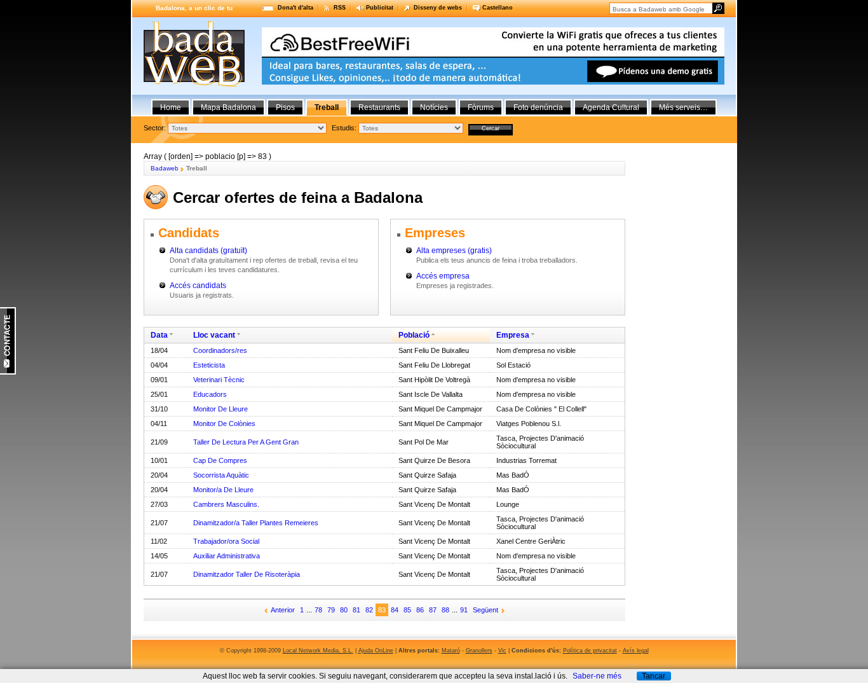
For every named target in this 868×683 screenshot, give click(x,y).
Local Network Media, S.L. (318, 650)
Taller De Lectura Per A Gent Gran (246, 442)
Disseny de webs (438, 7)
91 (464, 610)
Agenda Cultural (611, 107)
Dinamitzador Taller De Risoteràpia (246, 574)
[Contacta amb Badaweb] (8, 372)
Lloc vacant (214, 335)
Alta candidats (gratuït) (208, 250)
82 (369, 610)
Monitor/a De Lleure (223, 489)
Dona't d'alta (295, 7)
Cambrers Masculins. (226, 504)
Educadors (210, 394)
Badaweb (165, 168)
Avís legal (636, 650)
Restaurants (379, 107)
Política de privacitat (590, 650)
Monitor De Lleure (220, 409)
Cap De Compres (220, 460)
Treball (327, 107)
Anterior (283, 610)
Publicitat (379, 7)
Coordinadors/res (220, 350)
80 (344, 610)
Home (170, 107)
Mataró (451, 650)
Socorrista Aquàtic (221, 475)
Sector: (155, 128)
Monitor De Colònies (224, 423)
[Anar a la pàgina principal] (194, 83)
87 (433, 610)
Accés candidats (198, 285)
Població (414, 335)
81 (356, 610)
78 (318, 610)
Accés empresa (443, 276)
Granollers (479, 650)
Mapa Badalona (228, 107)
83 (382, 610)
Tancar (653, 676)
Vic (502, 650)
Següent (485, 610)
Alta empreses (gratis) (454, 250)
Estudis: (344, 128)
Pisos (285, 107)
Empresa (512, 335)
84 (394, 610)
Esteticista (209, 365)
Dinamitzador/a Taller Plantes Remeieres (255, 523)
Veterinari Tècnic (219, 379)
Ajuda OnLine (375, 650)
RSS (340, 7)
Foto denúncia (538, 107)
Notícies (434, 107)
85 (407, 610)
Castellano (497, 7)
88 (445, 610)
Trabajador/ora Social (226, 541)
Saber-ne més (597, 676)
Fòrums (481, 107)
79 (331, 610)
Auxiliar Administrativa (226, 556)
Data (159, 335)
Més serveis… (683, 107)
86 (420, 610)
